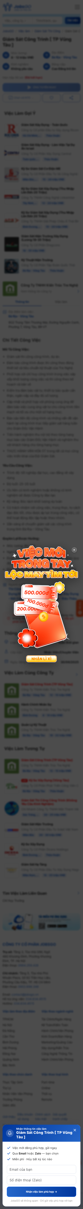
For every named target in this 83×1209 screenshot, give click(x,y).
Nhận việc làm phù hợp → (41, 1191)
